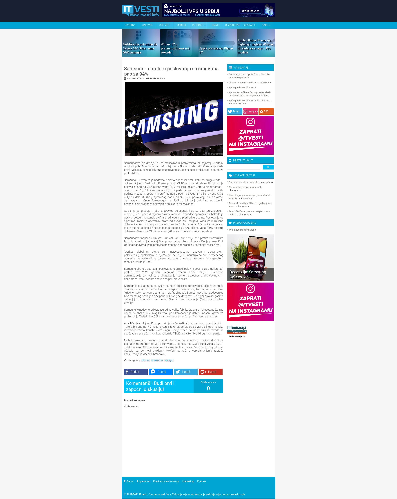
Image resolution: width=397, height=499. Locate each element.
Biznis (215, 25)
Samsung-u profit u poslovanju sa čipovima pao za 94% (171, 71)
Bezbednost (232, 25)
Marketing (188, 481)
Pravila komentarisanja (166, 481)
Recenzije (249, 25)
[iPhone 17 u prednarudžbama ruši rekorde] (179, 56)
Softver (164, 25)
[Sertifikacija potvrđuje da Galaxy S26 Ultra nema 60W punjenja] (141, 56)
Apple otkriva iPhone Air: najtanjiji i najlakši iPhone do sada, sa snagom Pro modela (250, 94)
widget (169, 360)
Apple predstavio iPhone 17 (242, 87)
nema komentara (156, 78)
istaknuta (157, 360)
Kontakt (201, 481)
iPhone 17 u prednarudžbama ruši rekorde (250, 82)
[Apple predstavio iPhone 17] (217, 56)
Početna (130, 25)
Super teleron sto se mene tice (244, 182)
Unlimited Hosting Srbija (242, 229)
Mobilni (181, 25)
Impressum (143, 481)
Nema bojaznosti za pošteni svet (245, 187)
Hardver (147, 25)
